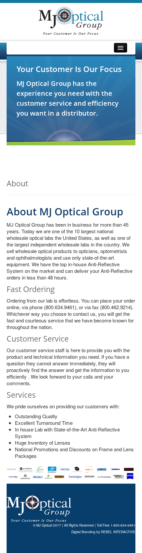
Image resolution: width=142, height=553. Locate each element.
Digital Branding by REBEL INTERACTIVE (103, 532)
